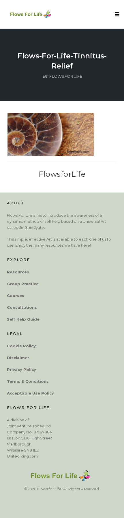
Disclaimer (18, 357)
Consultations (22, 307)
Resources (18, 272)
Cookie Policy (21, 346)
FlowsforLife (62, 174)
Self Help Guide (23, 319)
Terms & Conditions (28, 381)
